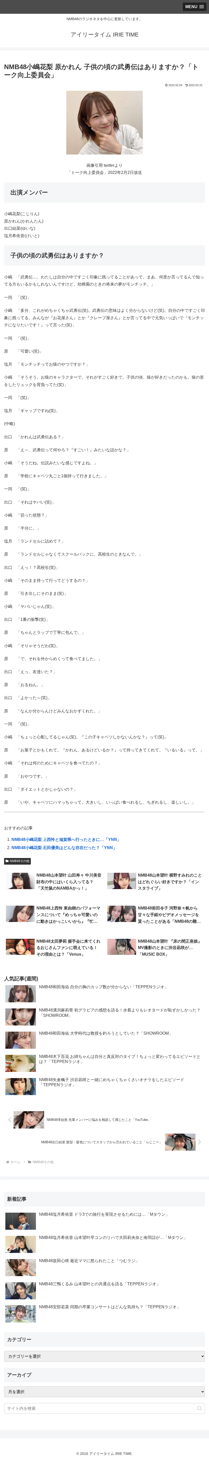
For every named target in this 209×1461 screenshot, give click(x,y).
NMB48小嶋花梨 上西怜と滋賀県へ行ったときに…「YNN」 (66, 839)
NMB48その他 (19, 861)
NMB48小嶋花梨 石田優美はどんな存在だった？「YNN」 (64, 847)
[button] (199, 1408)
